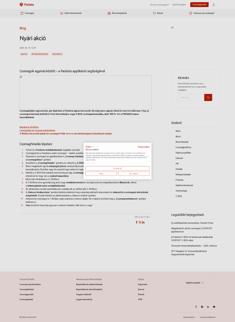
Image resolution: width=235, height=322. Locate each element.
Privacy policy (143, 147)
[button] (90, 147)
